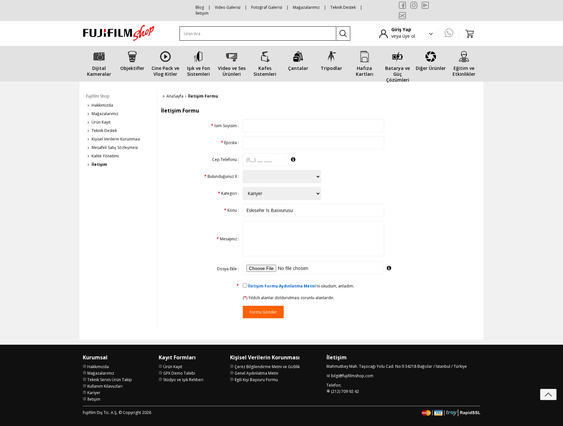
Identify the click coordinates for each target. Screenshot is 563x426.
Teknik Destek (343, 7)
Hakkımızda (102, 105)
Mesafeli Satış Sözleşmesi (115, 147)
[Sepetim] (469, 33)
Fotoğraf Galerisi (266, 7)
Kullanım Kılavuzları (105, 386)
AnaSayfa (174, 96)
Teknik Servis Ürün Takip (109, 379)
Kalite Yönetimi (105, 156)
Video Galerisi (227, 7)
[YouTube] (425, 5)
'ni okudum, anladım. (301, 286)
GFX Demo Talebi (179, 373)
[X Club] (402, 15)
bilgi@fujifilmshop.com (352, 376)
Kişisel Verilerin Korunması (116, 139)
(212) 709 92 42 (345, 391)
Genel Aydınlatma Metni (256, 373)
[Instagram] (413, 5)
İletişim (202, 13)
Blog (199, 7)
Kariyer (93, 392)
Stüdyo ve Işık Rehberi (183, 379)
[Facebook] (402, 5)
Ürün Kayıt (101, 122)
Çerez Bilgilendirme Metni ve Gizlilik (267, 366)
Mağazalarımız (306, 7)
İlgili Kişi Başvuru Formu (256, 379)
